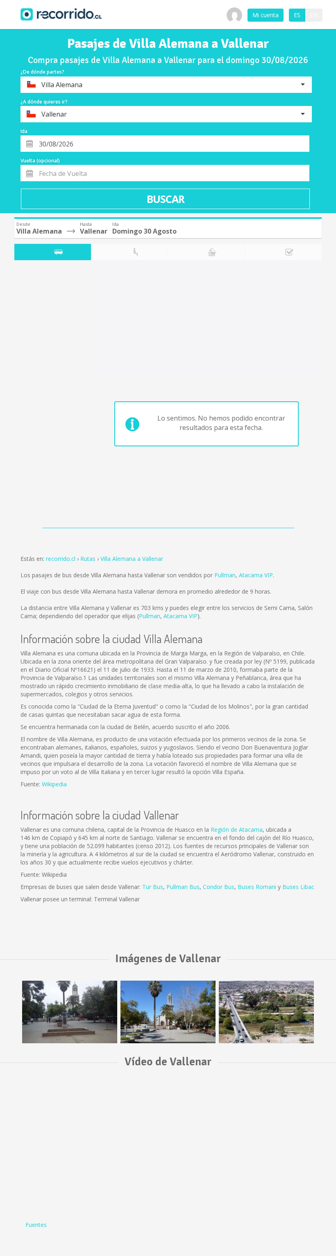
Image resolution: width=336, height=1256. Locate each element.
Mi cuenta (265, 15)
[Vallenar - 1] (266, 1012)
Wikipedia (54, 784)
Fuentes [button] (36, 1225)
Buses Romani (257, 887)
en (314, 15)
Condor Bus (218, 887)
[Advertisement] (46, 396)
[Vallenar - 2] (168, 1012)
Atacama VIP (256, 575)
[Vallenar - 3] (69, 1012)
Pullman (225, 575)
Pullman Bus (183, 887)
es (297, 15)
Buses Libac (298, 887)
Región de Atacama (237, 829)
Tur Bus (152, 887)
